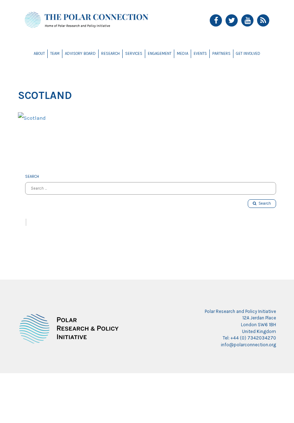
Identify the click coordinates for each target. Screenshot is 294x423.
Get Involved (248, 53)
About (39, 53)
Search (263, 203)
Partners (221, 53)
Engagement (159, 53)
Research (110, 53)
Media (182, 53)
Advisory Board (80, 53)
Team (55, 53)
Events (200, 53)
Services (133, 53)
